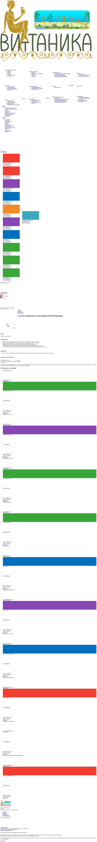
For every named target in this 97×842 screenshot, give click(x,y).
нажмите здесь (6, 838)
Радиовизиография (11, 86)
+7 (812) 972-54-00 (6, 214)
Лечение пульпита (10, 101)
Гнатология (81, 99)
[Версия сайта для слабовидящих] (8, 826)
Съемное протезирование (84, 97)
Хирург (8, 74)
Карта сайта (2, 829)
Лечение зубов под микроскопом (13, 104)
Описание (4, 362)
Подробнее (5, 413)
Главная (19, 310)
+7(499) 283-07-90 (25, 221)
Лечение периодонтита (11, 102)
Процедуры (57, 98)
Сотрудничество (6, 814)
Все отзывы (5, 811)
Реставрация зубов (82, 101)
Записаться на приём (4, 308)
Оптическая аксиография (12, 88)
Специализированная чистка (60, 100)
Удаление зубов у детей (36, 102)
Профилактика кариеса (36, 100)
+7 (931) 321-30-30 (6, 265)
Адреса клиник (3, 151)
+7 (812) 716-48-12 (6, 240)
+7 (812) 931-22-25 (6, 163)
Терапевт (9, 71)
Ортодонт (9, 73)
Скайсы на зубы (58, 87)
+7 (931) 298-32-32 (6, 202)
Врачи (4, 106)
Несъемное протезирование (84, 98)
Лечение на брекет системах (37, 73)
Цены (4, 105)
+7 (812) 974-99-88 (6, 253)
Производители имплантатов (37, 88)
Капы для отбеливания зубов (60, 75)
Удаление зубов (82, 74)
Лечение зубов (34, 101)
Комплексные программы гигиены (61, 99)
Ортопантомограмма (11, 87)
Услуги (4, 60)
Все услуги (9, 76)
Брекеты (33, 74)
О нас (4, 118)
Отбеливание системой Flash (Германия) (62, 73)
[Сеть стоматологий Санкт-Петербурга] (48, 58)
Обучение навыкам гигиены (60, 102)
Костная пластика (35, 89)
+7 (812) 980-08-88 (6, 176)
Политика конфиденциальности (11, 829)
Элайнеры (34, 75)
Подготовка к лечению (83, 76)
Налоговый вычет (6, 815)
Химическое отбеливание (60, 74)
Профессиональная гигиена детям (61, 101)
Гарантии (4, 812)
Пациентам (5, 813)
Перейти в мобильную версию (6, 830)
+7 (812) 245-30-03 (3, 292)
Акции (4, 117)
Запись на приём (6, 412)
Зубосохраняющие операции (84, 75)
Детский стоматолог (11, 75)
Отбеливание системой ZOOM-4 (61, 76)
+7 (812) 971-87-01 (6, 189)
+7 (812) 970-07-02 (6, 227)
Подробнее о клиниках (4, 282)
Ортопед (9, 72)
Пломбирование (10, 103)
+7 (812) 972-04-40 (6, 278)
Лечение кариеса (10, 100)
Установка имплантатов (36, 87)
